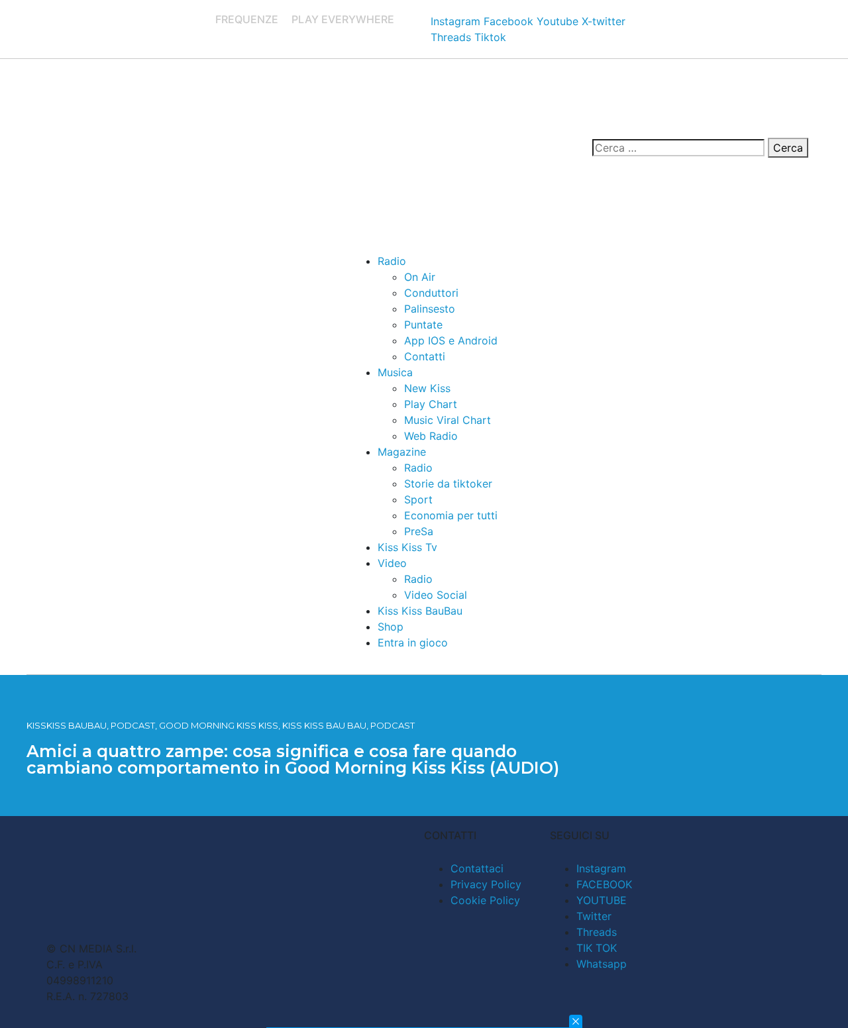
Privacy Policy (485, 884)
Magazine (402, 451)
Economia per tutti (451, 515)
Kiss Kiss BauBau (420, 610)
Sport (418, 499)
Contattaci (477, 868)
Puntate (423, 324)
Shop (390, 626)
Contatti (424, 356)
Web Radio (431, 435)
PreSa (418, 531)
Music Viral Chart (447, 420)
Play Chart (430, 404)
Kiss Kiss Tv (407, 547)
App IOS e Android (451, 340)
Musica (395, 372)
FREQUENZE (246, 19)
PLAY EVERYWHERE (343, 19)
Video (392, 563)
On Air (419, 276)
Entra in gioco (413, 642)
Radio (392, 261)
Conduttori (431, 292)
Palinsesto (429, 308)
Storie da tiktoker (448, 483)
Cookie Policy (485, 900)
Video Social (435, 594)
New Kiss (427, 388)
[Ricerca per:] (678, 147)
